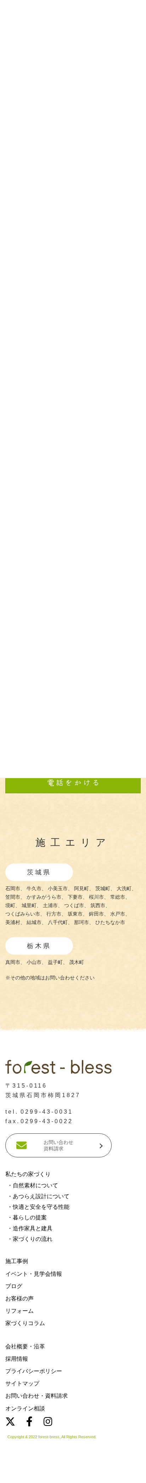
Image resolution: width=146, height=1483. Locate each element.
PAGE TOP (126, 1283)
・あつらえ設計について (38, 1196)
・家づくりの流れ (29, 1239)
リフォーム (19, 1311)
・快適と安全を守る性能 (38, 1207)
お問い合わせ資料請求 (58, 1145)
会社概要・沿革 (25, 1346)
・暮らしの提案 (27, 1217)
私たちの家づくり (28, 1174)
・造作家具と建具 (29, 1228)
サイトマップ (22, 1383)
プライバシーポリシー (33, 1371)
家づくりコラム (25, 1323)
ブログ (13, 1286)
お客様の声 (19, 1299)
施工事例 (16, 1261)
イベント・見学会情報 (33, 1274)
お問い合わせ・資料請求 (36, 1396)
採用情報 (16, 1359)
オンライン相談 (25, 1408)
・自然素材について (32, 1185)
